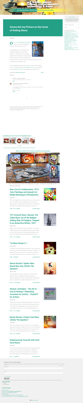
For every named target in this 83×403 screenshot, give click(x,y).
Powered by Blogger (34, 400)
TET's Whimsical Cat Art (17, 13)
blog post (19, 88)
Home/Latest (7, 13)
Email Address (6, 366)
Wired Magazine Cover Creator (30, 67)
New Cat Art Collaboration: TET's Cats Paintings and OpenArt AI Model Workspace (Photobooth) (24, 192)
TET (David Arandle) (16, 83)
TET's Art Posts (27, 13)
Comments (6, 384)
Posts (5, 383)
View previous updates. (7, 376)
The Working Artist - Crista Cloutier (71, 35)
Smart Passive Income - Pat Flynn (70, 39)
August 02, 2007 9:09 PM (21, 78)
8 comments (15, 257)
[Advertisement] (26, 17)
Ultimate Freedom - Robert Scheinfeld (71, 49)
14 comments (16, 356)
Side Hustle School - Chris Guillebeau (71, 36)
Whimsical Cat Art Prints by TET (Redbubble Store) (18, 136)
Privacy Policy (5, 393)
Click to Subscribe (72, 17)
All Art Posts (35, 13)
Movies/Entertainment (44, 13)
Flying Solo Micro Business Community (71, 37)
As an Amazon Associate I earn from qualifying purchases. (15, 396)
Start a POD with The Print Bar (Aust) (71, 33)
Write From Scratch (68, 46)
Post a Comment (16, 208)
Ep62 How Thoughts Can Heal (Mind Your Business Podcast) (71, 48)
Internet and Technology (20, 72)
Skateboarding (64, 13)
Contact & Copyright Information (9, 392)
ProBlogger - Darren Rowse (69, 38)
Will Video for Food (18, 69)
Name (5, 371)
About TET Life (5, 390)
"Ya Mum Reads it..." (19, 243)
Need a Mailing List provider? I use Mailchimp (12, 395)
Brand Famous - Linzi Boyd (69, 34)
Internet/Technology (55, 13)
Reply (14, 81)
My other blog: (11, 391)
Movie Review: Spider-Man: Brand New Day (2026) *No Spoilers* (22, 266)
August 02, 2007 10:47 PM (24, 83)
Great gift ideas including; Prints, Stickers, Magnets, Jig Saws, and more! (19, 147)
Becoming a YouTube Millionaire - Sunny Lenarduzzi (70, 41)
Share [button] (42, 72)
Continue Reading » (36, 208)
